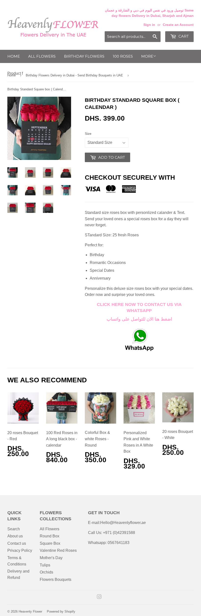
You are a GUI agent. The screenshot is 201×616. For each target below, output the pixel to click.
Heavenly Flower (30, 611)
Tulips (45, 565)
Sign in (149, 25)
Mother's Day (51, 558)
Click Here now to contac (130, 304)
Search (13, 529)
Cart (183, 36)
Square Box (50, 543)
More (147, 56)
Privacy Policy (19, 550)
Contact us (16, 543)
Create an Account (178, 25)
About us (15, 536)
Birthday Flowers (84, 56)
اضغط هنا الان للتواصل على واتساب (139, 319)
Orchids (46, 572)
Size (88, 134)
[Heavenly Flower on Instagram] (99, 597)
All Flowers (42, 56)
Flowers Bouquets (55, 579)
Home (13, 56)
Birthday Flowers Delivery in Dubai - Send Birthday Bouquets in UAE (74, 75)
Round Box (49, 536)
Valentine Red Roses (58, 550)
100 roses (123, 56)
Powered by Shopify (61, 611)
